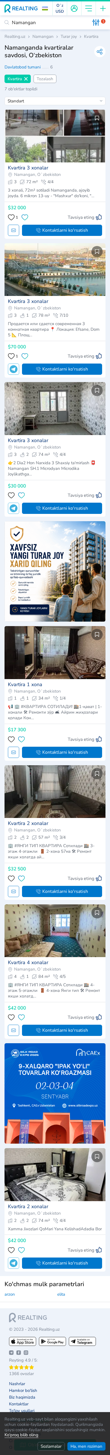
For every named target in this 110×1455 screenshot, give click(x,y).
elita (61, 1294)
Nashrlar (17, 1384)
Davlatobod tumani (23, 67)
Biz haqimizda (22, 1397)
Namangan (43, 36)
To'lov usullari (21, 1410)
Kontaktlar (18, 1404)
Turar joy (69, 36)
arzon (10, 1294)
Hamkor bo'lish (23, 1390)
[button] (45, 8)
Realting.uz (15, 36)
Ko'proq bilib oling (21, 1435)
